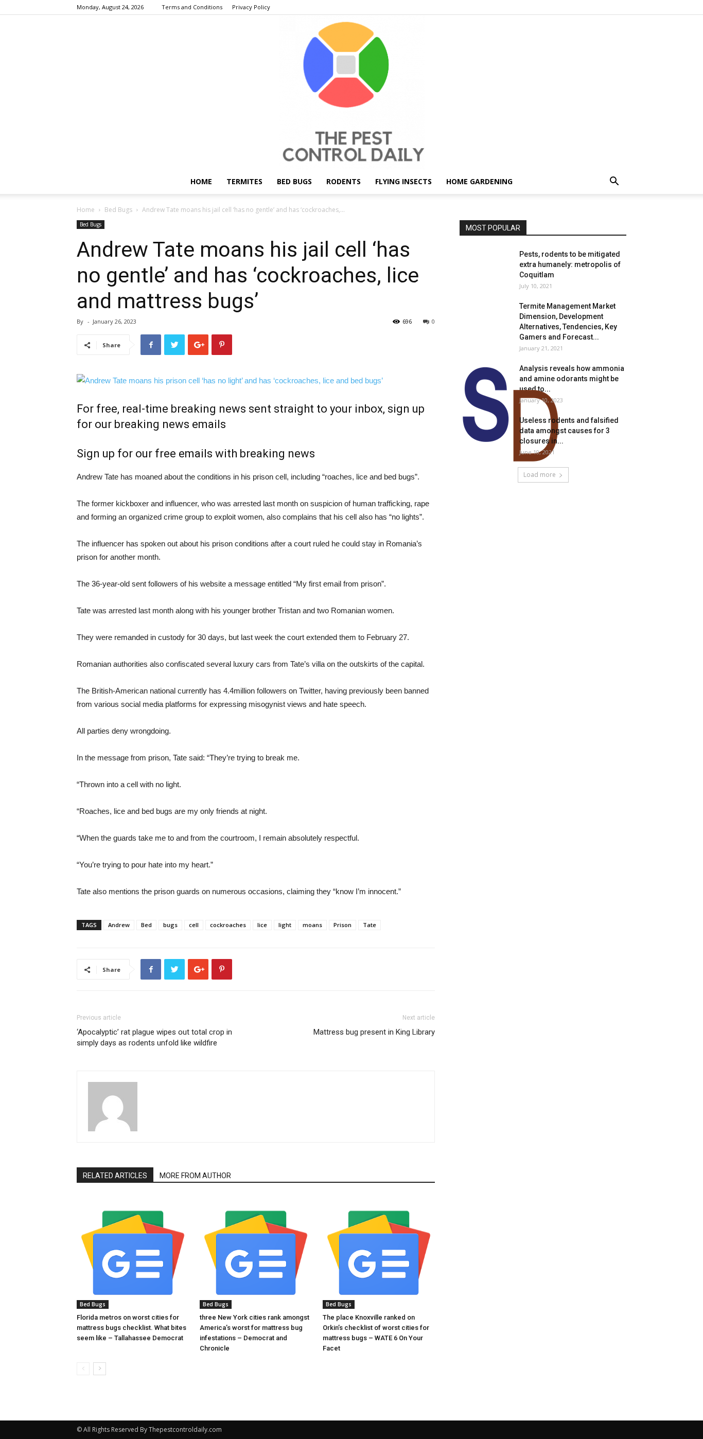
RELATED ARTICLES (115, 1175)
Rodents (343, 181)
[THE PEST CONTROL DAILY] (351, 92)
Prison (342, 925)
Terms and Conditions (192, 7)
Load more (539, 474)
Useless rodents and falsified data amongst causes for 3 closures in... (569, 430)
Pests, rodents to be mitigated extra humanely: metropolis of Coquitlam (570, 264)
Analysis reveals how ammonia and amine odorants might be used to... (571, 378)
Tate (369, 925)
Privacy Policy (251, 7)
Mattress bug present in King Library (374, 1032)
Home (201, 181)
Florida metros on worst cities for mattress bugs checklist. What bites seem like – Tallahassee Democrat (131, 1327)
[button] (614, 182)
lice (262, 925)
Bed (146, 925)
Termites (244, 181)
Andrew (119, 925)
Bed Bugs (294, 181)
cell (194, 925)
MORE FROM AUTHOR (195, 1175)
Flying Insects (403, 181)
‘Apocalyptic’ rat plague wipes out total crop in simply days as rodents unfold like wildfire (154, 1037)
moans (312, 925)
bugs (170, 925)
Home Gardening (479, 181)
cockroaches (228, 925)
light (284, 925)
